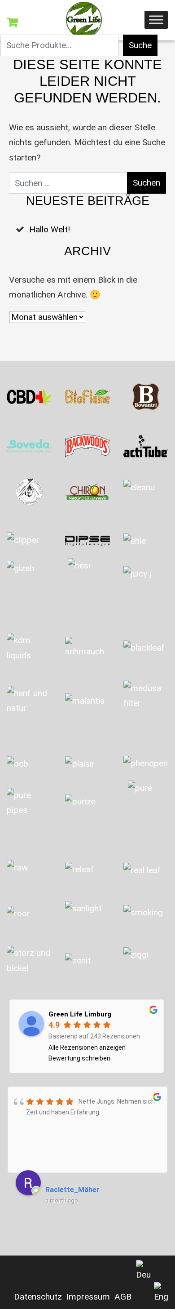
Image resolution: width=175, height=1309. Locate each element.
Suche (140, 45)
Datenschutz (38, 1296)
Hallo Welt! (49, 229)
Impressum (88, 1296)
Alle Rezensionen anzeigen (87, 1047)
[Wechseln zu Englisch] (161, 1293)
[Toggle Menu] (156, 19)
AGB (122, 1296)
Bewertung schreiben (79, 1058)
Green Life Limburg (79, 1014)
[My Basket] (12, 22)
